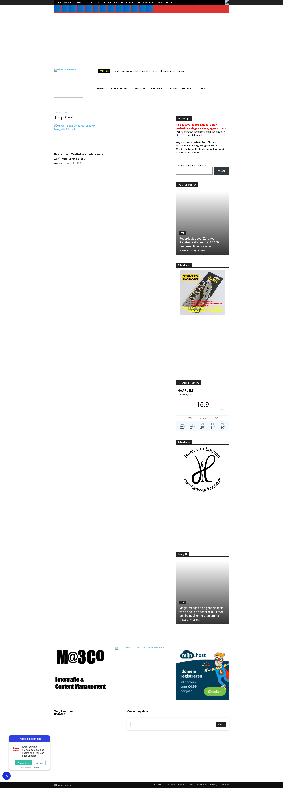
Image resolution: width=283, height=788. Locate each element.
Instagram (69, 734)
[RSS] (96, 8)
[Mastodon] (142, 8)
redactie (58, 163)
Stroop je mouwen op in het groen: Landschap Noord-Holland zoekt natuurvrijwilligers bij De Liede (201, 242)
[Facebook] (57, 8)
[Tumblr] (103, 8)
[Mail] (80, 8)
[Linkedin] (72, 8)
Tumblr (103, 748)
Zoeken (221, 170)
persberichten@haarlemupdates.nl (204, 131)
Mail (102, 720)
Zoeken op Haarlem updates (191, 165)
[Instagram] (65, 8)
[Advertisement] (141, 37)
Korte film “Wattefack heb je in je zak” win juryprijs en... (78, 156)
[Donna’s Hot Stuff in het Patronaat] (202, 592)
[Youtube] (126, 8)
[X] (111, 8)
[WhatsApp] (119, 8)
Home (57, 112)
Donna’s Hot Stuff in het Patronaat (201, 615)
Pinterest (218, 149)
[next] (205, 71)
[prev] (200, 71)
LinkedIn (193, 149)
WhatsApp (200, 142)
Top (182, 233)
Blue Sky (193, 145)
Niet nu (39, 763)
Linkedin (68, 744)
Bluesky (68, 763)
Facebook (69, 725)
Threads (212, 142)
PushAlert (35, 768)
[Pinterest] (88, 8)
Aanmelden (23, 763)
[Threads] (149, 8)
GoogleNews (207, 145)
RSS (102, 739)
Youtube (104, 767)
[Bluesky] (134, 8)
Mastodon (69, 772)
